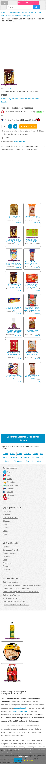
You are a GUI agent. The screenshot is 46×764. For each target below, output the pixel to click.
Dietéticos (6, 556)
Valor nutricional (24, 99)
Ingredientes (13, 99)
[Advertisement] (23, 45)
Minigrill (26, 457)
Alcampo (10, 495)
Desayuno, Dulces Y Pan (31, 12)
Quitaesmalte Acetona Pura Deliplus (16, 605)
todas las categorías (20, 711)
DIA (8, 498)
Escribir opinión (19, 141)
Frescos (6, 566)
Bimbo (19, 245)
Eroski (5, 457)
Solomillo (6, 514)
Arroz (5, 524)
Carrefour (18, 222)
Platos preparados (9, 553)
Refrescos (7, 511)
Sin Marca (37, 313)
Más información (28, 760)
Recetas (4, 99)
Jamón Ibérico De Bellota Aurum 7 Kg (16, 588)
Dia (39, 381)
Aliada (38, 245)
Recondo (18, 267)
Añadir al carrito (28, 126)
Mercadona (11, 482)
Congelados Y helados (11, 550)
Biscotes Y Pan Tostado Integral (18, 15)
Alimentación (15, 12)
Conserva (6, 569)
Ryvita (38, 290)
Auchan (12, 454)
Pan (2, 15)
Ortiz (32, 457)
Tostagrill (29, 461)
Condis (35, 454)
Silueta (8, 88)
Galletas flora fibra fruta (11, 595)
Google (3, 102)
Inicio (5, 12)
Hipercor (10, 492)
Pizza (5, 534)
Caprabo (10, 472)
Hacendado (14, 457)
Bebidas (6, 547)
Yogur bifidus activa (10, 598)
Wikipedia (35, 99)
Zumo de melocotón (10, 518)
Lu (21, 457)
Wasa (19, 381)
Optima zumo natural (10, 582)
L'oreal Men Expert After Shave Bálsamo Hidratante (22, 585)
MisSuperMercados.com (28, 3)
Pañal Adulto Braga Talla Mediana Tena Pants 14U (21, 592)
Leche (5, 531)
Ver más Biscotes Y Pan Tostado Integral (25, 438)
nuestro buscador (20, 708)
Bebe (5, 560)
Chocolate (6, 521)
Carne (5, 527)
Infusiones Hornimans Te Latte (14, 601)
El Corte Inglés (12, 485)
